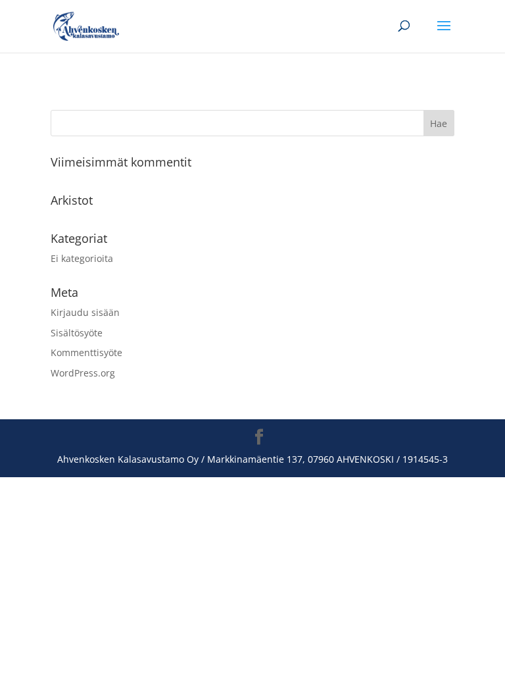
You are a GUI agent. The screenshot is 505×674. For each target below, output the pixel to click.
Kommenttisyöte (86, 352)
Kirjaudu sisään (85, 312)
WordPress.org (83, 373)
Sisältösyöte (77, 332)
